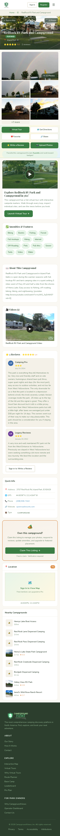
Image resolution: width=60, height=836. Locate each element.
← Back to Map (9, 20)
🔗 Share (44, 136)
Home (11, 12)
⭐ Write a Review (15, 145)
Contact (7, 750)
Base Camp (9, 781)
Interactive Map (11, 764)
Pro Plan (8, 790)
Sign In (32, 5)
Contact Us (9, 812)
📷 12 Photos (51, 20)
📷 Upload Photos (44, 145)
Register (43, 5)
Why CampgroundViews (15, 804)
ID (18, 12)
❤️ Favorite (15, 136)
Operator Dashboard (13, 808)
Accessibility (32, 829)
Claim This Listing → (30, 550)
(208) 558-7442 (23, 501)
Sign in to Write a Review (20, 468)
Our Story (8, 741)
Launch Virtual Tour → (18, 213)
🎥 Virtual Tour (15, 129)
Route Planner (10, 777)
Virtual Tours (10, 768)
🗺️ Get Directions (44, 129)
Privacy (11, 829)
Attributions (46, 829)
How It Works (10, 745)
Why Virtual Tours (12, 772)
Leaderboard (10, 786)
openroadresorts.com (25, 507)
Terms (20, 829)
